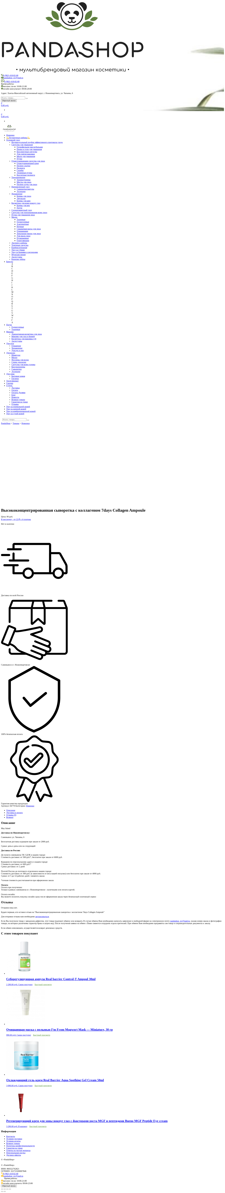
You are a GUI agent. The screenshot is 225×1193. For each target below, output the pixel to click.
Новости (15, 397)
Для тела (10, 343)
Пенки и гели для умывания (29, 149)
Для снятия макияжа (26, 154)
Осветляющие (23, 240)
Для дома (10, 374)
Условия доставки (14, 1139)
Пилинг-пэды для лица (27, 184)
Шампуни (15, 355)
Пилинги (21, 168)
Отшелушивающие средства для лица (28, 161)
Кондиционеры (18, 367)
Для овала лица (23, 236)
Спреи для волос (18, 362)
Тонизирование (18, 177)
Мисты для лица (24, 182)
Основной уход (13, 140)
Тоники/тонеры (23, 180)
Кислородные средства (27, 152)
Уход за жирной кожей (16, 409)
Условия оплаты (13, 1141)
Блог (13, 395)
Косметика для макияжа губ (23, 339)
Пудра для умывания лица (23, 215)
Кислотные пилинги (26, 175)
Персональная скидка (15, 1153)
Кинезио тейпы (18, 259)
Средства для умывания (22, 145)
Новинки (10, 135)
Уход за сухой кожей (15, 414)
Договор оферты (13, 1155)
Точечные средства (19, 245)
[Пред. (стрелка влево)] (2, 1191)
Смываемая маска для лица (29, 229)
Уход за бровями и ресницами (24, 252)
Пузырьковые (23, 238)
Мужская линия (18, 254)
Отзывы (15, 404)
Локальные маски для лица (29, 233)
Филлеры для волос (20, 360)
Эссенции (21, 191)
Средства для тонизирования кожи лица (29, 212)
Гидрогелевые (23, 222)
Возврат (9, 817)
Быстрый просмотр (43, 984)
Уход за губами (18, 250)
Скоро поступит (25, 984)
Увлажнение (16, 194)
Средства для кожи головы (23, 364)
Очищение (16, 346)
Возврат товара (18, 399)
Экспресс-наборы (19, 243)
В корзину (22, 1126)
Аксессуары (16, 257)
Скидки (9, 383)
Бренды (9, 262)
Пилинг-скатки (23, 166)
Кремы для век (23, 205)
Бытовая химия (18, 376)
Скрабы (20, 170)
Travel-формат (12, 381)
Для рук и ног (17, 350)
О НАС (9, 385)
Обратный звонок (9, 101)
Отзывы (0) (11, 815)
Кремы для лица (24, 196)
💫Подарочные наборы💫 (18, 138)
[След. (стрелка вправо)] (5, 1191)
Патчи (19, 208)
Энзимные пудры (24, 173)
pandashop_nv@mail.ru (13, 78)
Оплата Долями (18, 392)
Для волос (10, 353)
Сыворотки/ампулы (25, 189)
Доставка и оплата (14, 813)
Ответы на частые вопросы (18, 1150)
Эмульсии (21, 198)
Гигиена (15, 378)
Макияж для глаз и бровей (23, 336)
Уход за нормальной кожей (18, 407)
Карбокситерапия (19, 247)
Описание (10, 810)
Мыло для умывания (26, 156)
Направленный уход (20, 187)
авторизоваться (42, 916)
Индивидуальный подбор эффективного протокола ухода (37, 142)
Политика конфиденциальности (20, 1146)
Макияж (10, 332)
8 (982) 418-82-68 (10, 75)
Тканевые (21, 219)
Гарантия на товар (19, 402)
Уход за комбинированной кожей (21, 411)
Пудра (19, 159)
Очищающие (22, 231)
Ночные (20, 226)
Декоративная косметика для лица (26, 334)
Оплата (14, 390)
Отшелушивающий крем (28, 163)
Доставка (15, 388)
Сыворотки (16, 369)
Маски (14, 217)
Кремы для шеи (23, 201)
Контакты (10, 1136)
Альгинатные (23, 224)
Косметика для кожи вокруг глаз (25, 203)
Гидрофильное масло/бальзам (30, 147)
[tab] (115, 810)
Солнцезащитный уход (21, 210)
